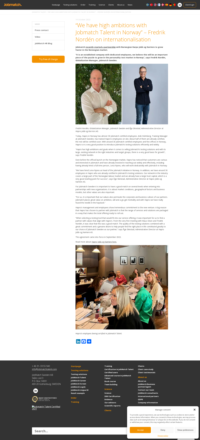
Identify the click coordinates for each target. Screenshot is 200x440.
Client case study (145, 369)
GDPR (140, 399)
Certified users (111, 372)
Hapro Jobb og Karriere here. (104, 241)
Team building (110, 384)
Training (92, 5)
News (130, 5)
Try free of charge (48, 59)
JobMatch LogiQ (78, 387)
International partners (148, 396)
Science (102, 5)
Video (37, 37)
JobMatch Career (78, 380)
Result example (78, 393)
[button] (194, 409)
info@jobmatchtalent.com (44, 369)
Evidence (108, 399)
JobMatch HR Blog (43, 43)
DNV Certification (112, 396)
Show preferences (185, 430)
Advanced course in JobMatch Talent (117, 376)
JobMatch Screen (78, 384)
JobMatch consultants (148, 393)
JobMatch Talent (78, 377)
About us (120, 5)
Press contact (42, 30)
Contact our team (146, 390)
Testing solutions (70, 5)
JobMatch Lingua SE (79, 390)
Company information (148, 402)
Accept (140, 430)
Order (83, 5)
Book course (110, 381)
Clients (111, 5)
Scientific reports (112, 405)
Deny (163, 430)
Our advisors (110, 402)
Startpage (56, 5)
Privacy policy (163, 436)
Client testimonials (146, 372)
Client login (189, 5)
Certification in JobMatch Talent (119, 369)
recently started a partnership (101, 47)
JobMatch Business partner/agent (146, 385)
